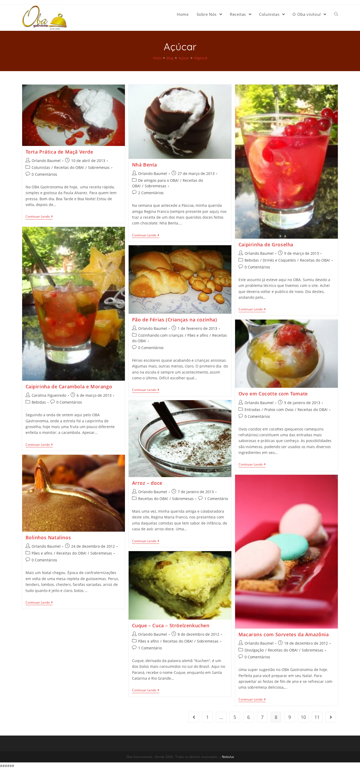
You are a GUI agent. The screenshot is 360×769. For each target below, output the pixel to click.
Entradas (252, 409)
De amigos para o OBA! (158, 180)
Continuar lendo (38, 217)
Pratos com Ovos (279, 409)
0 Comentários (44, 174)
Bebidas (252, 260)
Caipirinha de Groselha (266, 244)
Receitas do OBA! (69, 167)
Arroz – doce (147, 483)
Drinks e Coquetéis (279, 260)
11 (317, 717)
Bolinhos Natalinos (48, 537)
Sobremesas (99, 167)
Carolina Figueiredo (49, 395)
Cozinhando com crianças (160, 335)
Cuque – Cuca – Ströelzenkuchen (171, 625)
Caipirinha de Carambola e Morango (69, 386)
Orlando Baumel (46, 160)
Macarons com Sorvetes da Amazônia (284, 634)
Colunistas (41, 167)
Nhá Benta (144, 164)
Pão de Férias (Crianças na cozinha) (174, 319)
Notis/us (228, 757)
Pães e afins (197, 335)
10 (303, 717)
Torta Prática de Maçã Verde (59, 152)
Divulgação (254, 650)
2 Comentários (151, 192)
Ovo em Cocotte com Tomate (273, 393)
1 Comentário (216, 498)
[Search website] (336, 14)
